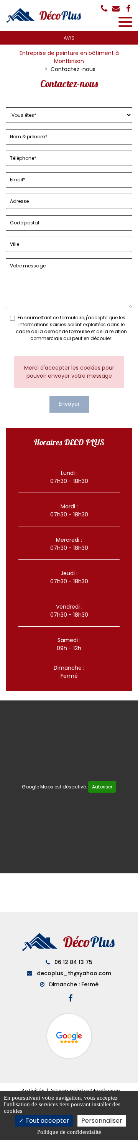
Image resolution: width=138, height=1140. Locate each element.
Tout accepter (46, 1120)
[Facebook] (128, 8)
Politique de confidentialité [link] (69, 1132)
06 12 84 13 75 (72, 962)
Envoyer (69, 404)
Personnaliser (101, 1120)
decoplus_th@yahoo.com (73, 973)
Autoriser (102, 786)
